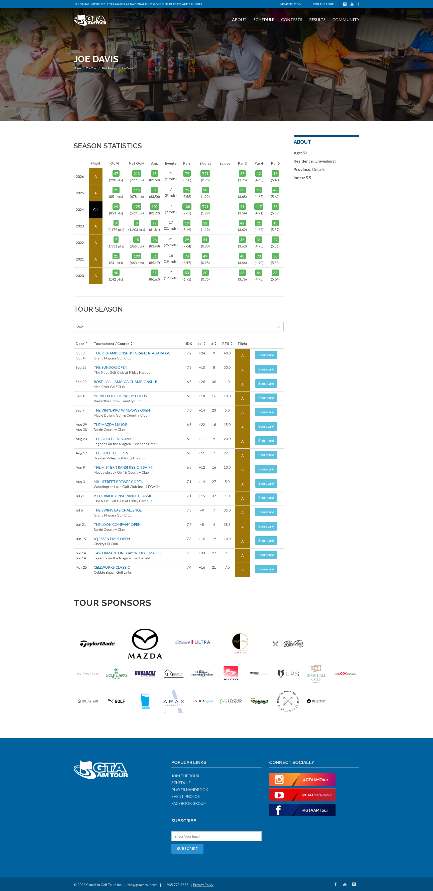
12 (155, 223)
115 (137, 190)
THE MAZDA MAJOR (110, 424)
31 (155, 190)
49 (275, 190)
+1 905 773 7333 (175, 885)
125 (137, 206)
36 (242, 239)
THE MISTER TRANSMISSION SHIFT (123, 467)
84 (275, 206)
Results (317, 19)
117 (259, 206)
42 (242, 223)
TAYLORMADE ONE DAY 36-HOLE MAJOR (128, 553)
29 (187, 239)
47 (116, 173)
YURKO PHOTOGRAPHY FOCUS (120, 396)
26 (155, 239)
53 (187, 273)
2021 (81, 327)
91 (242, 206)
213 (137, 173)
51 (155, 256)
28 (205, 190)
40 (116, 273)
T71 (205, 173)
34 (259, 239)
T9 (187, 173)
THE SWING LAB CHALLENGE (118, 510)
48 (242, 256)
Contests (291, 19)
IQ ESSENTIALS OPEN (112, 539)
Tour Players (109, 68)
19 (187, 223)
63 (242, 190)
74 (187, 256)
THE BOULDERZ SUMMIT (114, 439)
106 (187, 206)
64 (259, 273)
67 (242, 173)
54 (205, 239)
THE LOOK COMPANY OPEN (117, 524)
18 (137, 239)
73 (259, 256)
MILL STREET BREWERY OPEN (118, 481)
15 (155, 173)
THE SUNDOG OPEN (110, 367)
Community (346, 19)
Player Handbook (189, 789)
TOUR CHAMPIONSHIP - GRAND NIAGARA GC (132, 353)
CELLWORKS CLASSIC (112, 567)
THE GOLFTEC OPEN (111, 453)
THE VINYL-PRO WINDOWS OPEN (122, 410)
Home (77, 68)
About (239, 19)
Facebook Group (188, 803)
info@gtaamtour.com (142, 885)
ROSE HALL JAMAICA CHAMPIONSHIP (125, 381)
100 (137, 256)
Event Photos (185, 796)
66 (242, 273)
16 (275, 173)
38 (275, 273)
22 (205, 223)
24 (116, 206)
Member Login (290, 4)
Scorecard (266, 355)
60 (205, 273)
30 (275, 256)
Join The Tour (323, 4)
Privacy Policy (203, 885)
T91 (205, 206)
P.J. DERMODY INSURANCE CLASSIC (123, 496)
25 (187, 190)
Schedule (264, 19)
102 (155, 206)
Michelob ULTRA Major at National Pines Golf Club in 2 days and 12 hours (146, 4)
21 (116, 190)
